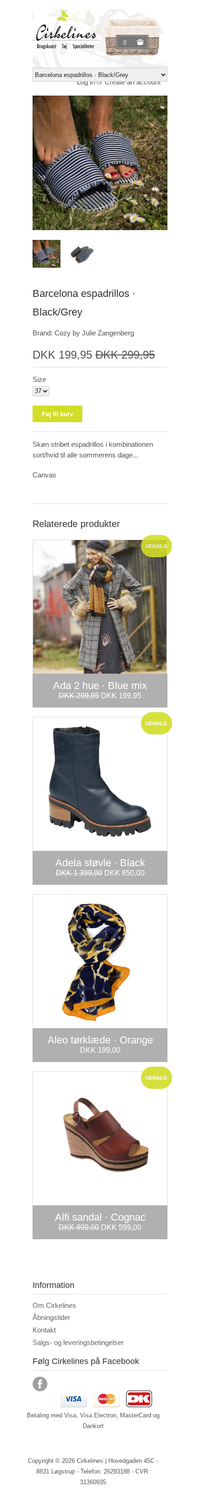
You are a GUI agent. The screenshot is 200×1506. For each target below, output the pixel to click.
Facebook (40, 1384)
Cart (126, 42)
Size (39, 379)
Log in (86, 82)
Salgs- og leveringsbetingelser (78, 1342)
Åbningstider (51, 1317)
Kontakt (44, 1330)
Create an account (132, 82)
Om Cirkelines (54, 1305)
